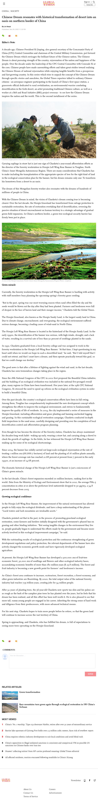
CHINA (5, 11)
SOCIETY (15, 11)
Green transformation (29, 692)
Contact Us (28, 793)
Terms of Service (30, 796)
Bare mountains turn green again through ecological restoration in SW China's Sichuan (57, 705)
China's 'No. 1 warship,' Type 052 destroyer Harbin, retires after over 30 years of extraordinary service (48, 724)
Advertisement (55, 793)
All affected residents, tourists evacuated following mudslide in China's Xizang (39, 757)
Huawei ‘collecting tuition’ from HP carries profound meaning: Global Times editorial (42, 751)
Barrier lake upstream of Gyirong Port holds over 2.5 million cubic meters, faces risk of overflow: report (49, 730)
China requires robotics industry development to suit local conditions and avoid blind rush (44, 737)
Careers (52, 789)
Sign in (87, 2)
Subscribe (90, 5)
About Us (27, 789)
